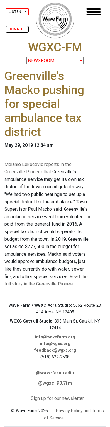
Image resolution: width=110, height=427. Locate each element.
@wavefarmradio (55, 373)
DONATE (17, 29)
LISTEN (17, 11)
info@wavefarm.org (55, 336)
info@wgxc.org (55, 343)
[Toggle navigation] (93, 12)
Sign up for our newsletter (57, 398)
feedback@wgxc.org (55, 350)
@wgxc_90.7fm (55, 383)
